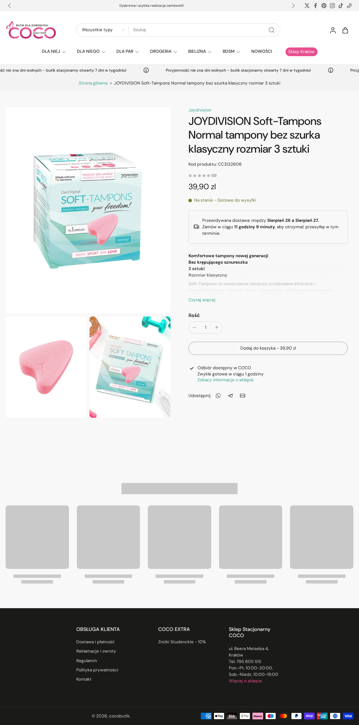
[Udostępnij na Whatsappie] (218, 395)
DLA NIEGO (88, 51)
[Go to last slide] (9, 6)
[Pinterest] (324, 5)
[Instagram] (332, 5)
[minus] (194, 327)
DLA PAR (124, 51)
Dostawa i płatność (95, 642)
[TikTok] (341, 5)
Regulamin (86, 661)
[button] (268, 348)
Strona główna (93, 83)
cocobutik (119, 716)
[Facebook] (315, 5)
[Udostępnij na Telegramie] (230, 395)
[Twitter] (307, 5)
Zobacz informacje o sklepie (225, 379)
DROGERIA (160, 51)
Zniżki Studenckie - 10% (182, 642)
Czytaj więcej (201, 299)
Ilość (194, 315)
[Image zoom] (88, 210)
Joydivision (199, 110)
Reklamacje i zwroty (96, 651)
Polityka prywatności (97, 670)
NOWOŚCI (261, 51)
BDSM (228, 51)
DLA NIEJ (51, 51)
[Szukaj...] (271, 30)
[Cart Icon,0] (345, 30)
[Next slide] (293, 6)
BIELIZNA (197, 51)
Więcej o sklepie (245, 681)
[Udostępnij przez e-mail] (242, 395)
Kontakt (83, 679)
